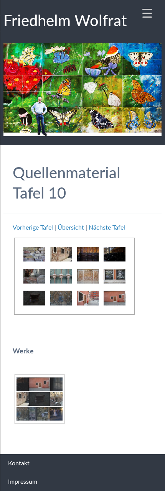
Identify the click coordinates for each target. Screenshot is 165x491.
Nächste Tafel (107, 228)
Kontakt (19, 463)
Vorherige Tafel (33, 228)
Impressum (22, 482)
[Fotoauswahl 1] (39, 399)
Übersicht (71, 228)
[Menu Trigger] (147, 13)
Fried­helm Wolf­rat (65, 21)
